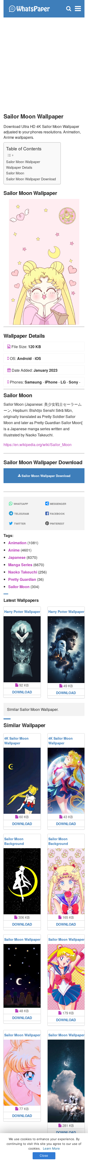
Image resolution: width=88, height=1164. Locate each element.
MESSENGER (57, 504)
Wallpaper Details (19, 167)
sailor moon (19, 586)
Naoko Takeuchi (23, 572)
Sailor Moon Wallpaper (23, 161)
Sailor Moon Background (14, 841)
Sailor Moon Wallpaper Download (31, 178)
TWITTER (19, 523)
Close (44, 1155)
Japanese (17, 557)
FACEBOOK (57, 513)
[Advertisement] (44, 63)
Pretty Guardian (22, 579)
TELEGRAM (21, 513)
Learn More (51, 1148)
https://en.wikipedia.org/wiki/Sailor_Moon (38, 444)
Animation (17, 542)
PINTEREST (56, 523)
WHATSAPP (20, 504)
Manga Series (20, 564)
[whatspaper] (29, 8)
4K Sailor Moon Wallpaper (16, 740)
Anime (14, 550)
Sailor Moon (15, 172)
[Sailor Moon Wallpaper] (44, 261)
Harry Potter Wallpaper (22, 611)
